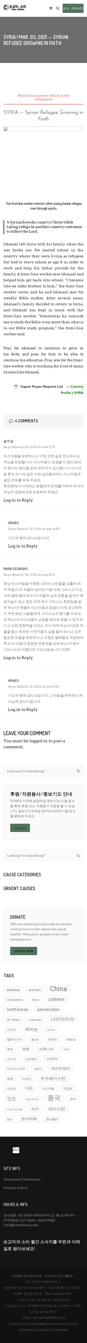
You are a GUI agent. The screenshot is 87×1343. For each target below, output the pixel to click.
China (58, 988)
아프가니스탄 (16, 1068)
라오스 (11, 1029)
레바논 (31, 1029)
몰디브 (35, 1039)
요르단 (26, 1079)
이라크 (11, 1088)
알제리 (38, 1068)
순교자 (11, 1059)
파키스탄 (56, 1108)
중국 (54, 1098)
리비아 (51, 1029)
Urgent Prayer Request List (41, 386)
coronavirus (15, 999)
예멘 (10, 1079)
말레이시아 (14, 1039)
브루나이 (46, 1049)
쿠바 (73, 1099)
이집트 (67, 1088)
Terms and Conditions (21, 1179)
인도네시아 (32, 1099)
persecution (48, 1009)
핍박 (9, 1119)
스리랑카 (31, 1059)
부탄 (10, 1049)
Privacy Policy (15, 1188)
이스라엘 (48, 1088)
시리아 (52, 1059)
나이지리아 (62, 1019)
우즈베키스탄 (53, 1078)
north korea (17, 1009)
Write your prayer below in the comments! (43, 97)
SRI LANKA (13, 1019)
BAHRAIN (13, 990)
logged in (38, 741)
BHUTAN (35, 990)
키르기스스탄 (14, 1109)
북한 (26, 1049)
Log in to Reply (18, 500)
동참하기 (20, 828)
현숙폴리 (52, 1119)
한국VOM (29, 1119)
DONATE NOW (23, 951)
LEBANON (56, 1000)
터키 (35, 1109)
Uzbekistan (35, 1019)
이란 (29, 1088)
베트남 (71, 1039)
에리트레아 (60, 1069)
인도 (11, 1098)
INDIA (35, 999)
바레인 (52, 1039)
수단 (66, 1049)
